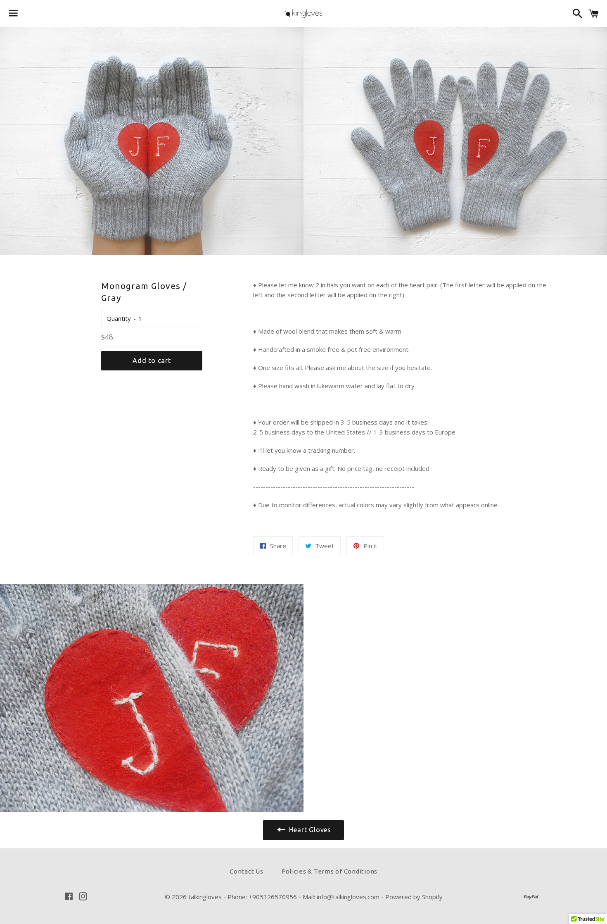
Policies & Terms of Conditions (330, 871)
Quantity (119, 318)
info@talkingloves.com (348, 897)
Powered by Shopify (414, 897)
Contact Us (246, 871)
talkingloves (205, 897)
